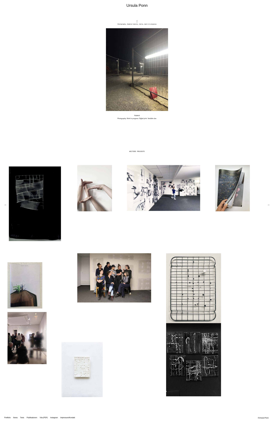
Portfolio (7, 417)
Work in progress (150, 24)
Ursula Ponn (137, 5)
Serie (141, 24)
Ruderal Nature (132, 24)
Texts (22, 417)
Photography (122, 24)
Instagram (54, 417)
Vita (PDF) (44, 417)
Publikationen (32, 417)
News (15, 417)
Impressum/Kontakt (67, 417)
